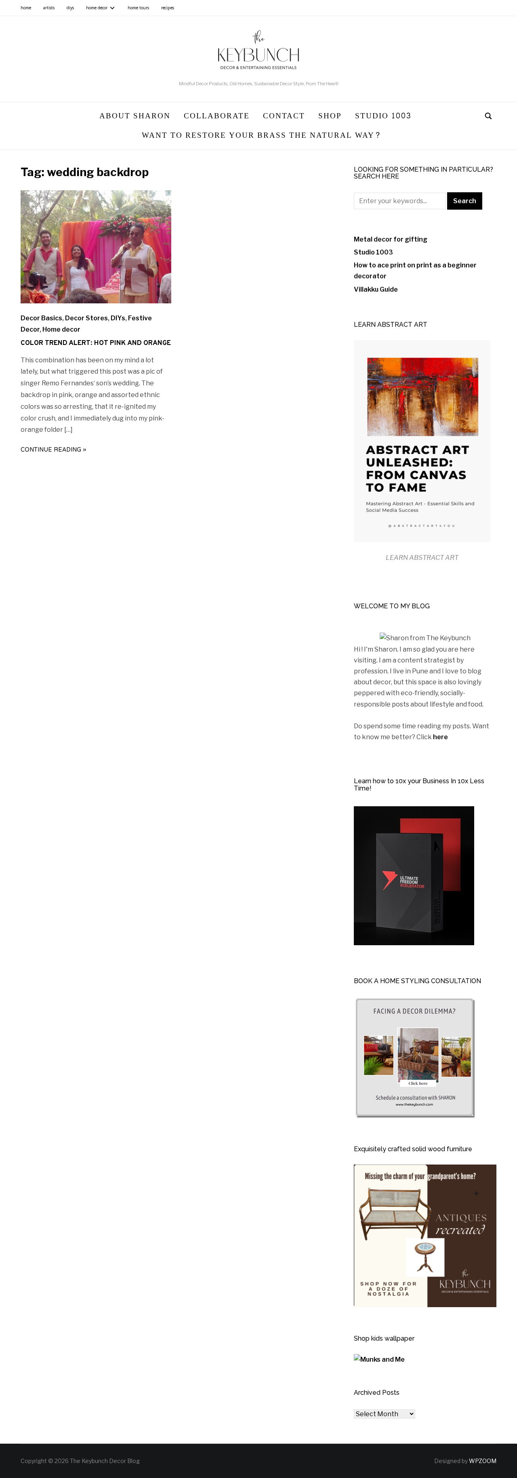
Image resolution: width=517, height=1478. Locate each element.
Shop (330, 116)
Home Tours (138, 8)
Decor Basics (41, 318)
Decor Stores (86, 318)
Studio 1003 (383, 116)
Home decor (96, 8)
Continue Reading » (53, 450)
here (440, 737)
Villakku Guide (376, 289)
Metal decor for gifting (390, 239)
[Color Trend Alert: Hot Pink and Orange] (96, 301)
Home (26, 8)
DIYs (70, 8)
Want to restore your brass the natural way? (261, 135)
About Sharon (134, 116)
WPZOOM (482, 1460)
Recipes (167, 8)
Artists (49, 8)
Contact (284, 116)
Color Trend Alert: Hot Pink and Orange (96, 343)
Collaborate (217, 116)
